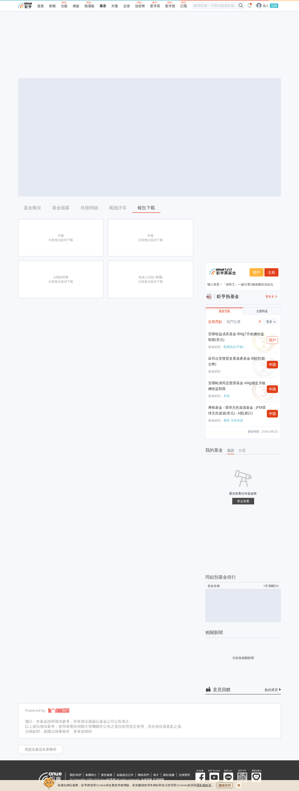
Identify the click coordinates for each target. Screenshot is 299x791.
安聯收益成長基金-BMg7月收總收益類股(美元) (236, 336)
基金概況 (32, 208)
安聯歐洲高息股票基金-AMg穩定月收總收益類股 (237, 386)
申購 (272, 364)
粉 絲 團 (200, 777)
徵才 (156, 775)
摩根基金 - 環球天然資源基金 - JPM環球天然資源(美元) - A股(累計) (237, 410)
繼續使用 (224, 785)
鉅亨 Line (228, 777)
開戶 (256, 272)
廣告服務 (106, 775)
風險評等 (118, 208)
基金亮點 (224, 311)
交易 (271, 272)
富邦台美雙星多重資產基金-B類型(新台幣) (236, 361)
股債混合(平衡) (233, 347)
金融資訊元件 (125, 775)
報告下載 (146, 208)
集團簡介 (91, 775)
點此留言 (271, 689)
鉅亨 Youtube (214, 777)
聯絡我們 (143, 775)
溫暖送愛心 (256, 777)
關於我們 (75, 775)
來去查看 (243, 501)
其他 (226, 396)
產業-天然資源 (233, 420)
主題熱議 (261, 311)
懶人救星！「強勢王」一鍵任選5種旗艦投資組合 (240, 284)
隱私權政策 (204, 785)
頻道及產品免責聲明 (40, 749)
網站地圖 (168, 775)
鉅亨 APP (242, 777)
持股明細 (89, 208)
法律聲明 (184, 775)
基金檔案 (61, 208)
